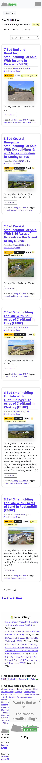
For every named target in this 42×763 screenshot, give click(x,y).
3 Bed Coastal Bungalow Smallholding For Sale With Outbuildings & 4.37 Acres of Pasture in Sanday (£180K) (20, 147)
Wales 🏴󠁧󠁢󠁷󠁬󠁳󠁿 (34, 679)
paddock (14, 296)
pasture (14, 210)
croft (6, 376)
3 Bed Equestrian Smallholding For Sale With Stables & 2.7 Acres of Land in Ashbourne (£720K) (22, 660)
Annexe (21, 689)
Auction (29, 689)
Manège (4, 705)
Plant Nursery (6, 715)
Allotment (13, 689)
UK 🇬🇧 (3, 679)
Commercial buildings (31, 694)
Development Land (24, 697)
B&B (5, 122)
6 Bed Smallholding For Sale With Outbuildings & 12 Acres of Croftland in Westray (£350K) (19, 400)
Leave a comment (29, 122)
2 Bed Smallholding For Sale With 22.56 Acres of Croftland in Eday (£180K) (19, 317)
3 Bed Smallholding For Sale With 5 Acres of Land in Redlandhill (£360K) (20, 504)
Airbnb (4, 689)
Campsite (18, 692)
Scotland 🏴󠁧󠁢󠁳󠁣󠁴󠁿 (24, 679)
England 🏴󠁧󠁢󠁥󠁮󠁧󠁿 (12, 679)
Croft (5, 697)
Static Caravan (7, 720)
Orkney (15, 120)
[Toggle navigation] (38, 4)
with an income (14, 122)
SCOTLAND (23, 120)
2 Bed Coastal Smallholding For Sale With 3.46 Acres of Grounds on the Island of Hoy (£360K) (20, 233)
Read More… (11, 114)
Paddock (6, 712)
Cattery (4, 694)
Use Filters (10, 13)
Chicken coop (14, 694)
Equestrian (5, 699)
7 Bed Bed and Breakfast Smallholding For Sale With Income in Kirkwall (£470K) (20, 56)
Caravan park (29, 692)
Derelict (12, 697)
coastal (7, 210)
